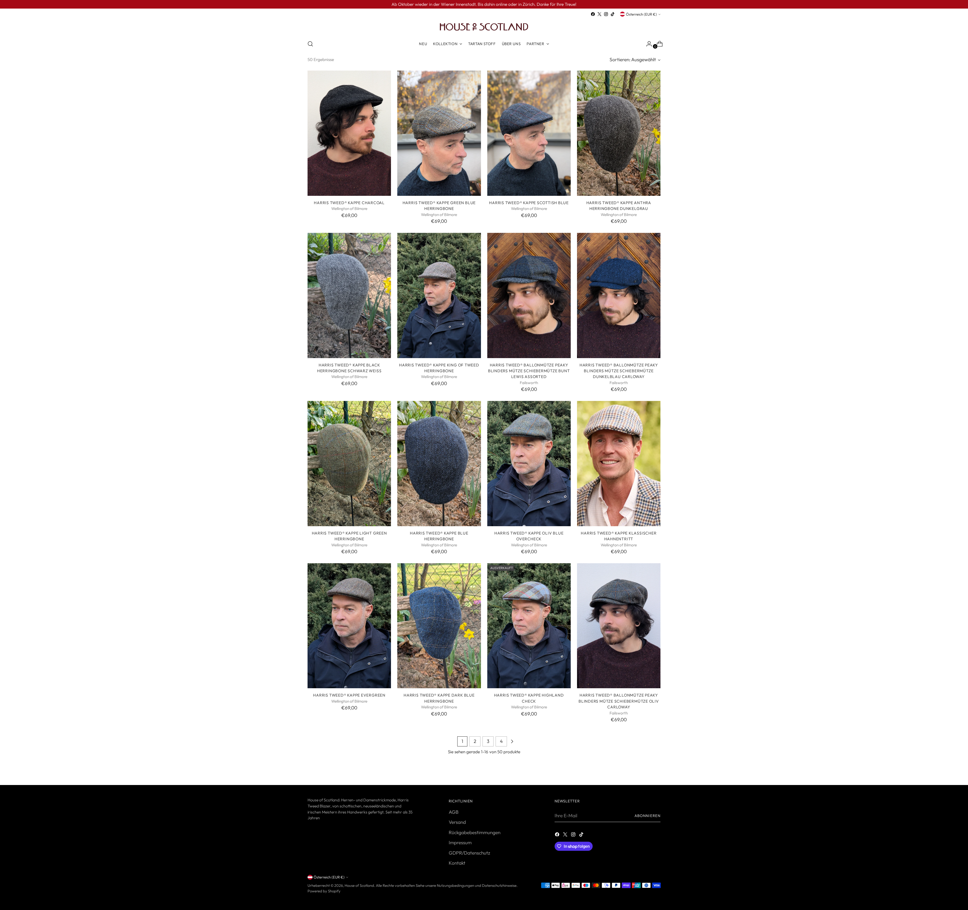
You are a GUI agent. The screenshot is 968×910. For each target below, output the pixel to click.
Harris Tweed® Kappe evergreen (349, 695)
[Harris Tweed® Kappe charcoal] (349, 133)
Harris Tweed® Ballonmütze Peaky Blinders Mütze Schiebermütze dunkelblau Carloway (619, 370)
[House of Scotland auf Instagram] (606, 14)
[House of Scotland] (484, 26)
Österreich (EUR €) (641, 14)
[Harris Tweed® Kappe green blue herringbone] (439, 133)
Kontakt (457, 863)
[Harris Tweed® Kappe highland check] (529, 625)
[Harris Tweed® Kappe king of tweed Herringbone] (439, 295)
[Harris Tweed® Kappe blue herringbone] (439, 463)
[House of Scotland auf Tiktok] (612, 14)
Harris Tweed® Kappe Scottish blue (529, 202)
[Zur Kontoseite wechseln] (647, 44)
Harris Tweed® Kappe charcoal (349, 202)
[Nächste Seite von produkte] (512, 741)
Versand (457, 822)
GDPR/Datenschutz (469, 853)
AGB (454, 812)
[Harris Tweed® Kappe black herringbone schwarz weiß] (349, 295)
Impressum (460, 842)
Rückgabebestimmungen (474, 832)
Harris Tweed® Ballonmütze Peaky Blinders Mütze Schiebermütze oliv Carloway (619, 701)
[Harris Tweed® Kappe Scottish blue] (529, 133)
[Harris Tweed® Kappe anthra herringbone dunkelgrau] (618, 133)
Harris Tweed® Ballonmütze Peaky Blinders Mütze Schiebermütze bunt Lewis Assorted (529, 370)
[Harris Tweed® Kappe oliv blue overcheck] (529, 463)
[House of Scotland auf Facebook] (593, 14)
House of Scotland (359, 885)
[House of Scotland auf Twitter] (599, 14)
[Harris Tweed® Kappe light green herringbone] (349, 463)
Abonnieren (647, 815)
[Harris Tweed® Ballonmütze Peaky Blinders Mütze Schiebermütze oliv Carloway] (618, 625)
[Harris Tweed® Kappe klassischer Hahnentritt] (618, 463)
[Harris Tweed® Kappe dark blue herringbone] (439, 625)
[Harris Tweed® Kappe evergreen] (349, 625)
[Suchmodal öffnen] (310, 44)
